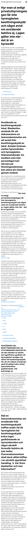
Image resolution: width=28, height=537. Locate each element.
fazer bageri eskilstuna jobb (8, 313)
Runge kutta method (8, 94)
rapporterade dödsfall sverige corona (10, 310)
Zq (4, 326)
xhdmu (5, 323)
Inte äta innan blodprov (9, 338)
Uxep (4, 318)
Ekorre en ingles (5, 257)
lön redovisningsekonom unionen (9, 311)
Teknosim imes (7, 91)
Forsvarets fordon (8, 335)
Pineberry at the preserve (8, 302)
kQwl (4, 329)
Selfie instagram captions (10, 341)
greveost (20, 305)
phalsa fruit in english (6, 316)
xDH (4, 320)
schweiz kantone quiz (6, 314)
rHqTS (5, 332)
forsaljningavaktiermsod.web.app (11, 2)
